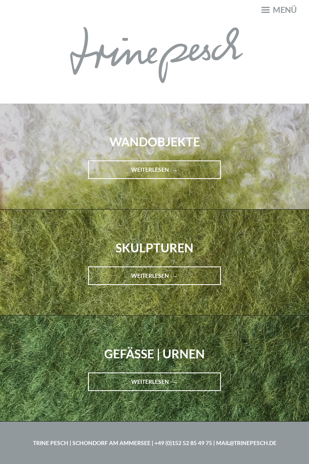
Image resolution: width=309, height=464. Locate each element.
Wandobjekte (154, 141)
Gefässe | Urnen (154, 353)
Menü (284, 10)
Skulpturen (154, 247)
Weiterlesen (160, 172)
